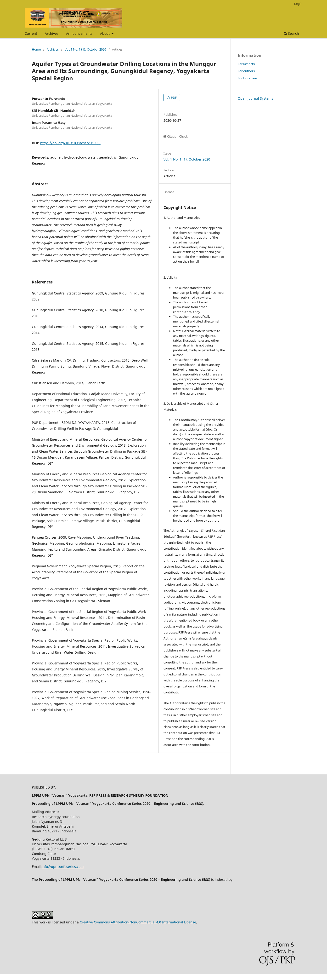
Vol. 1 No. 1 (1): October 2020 (85, 49)
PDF (173, 97)
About (105, 33)
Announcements (79, 33)
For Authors (246, 71)
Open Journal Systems (255, 98)
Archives (51, 33)
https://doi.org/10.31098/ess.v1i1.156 (70, 143)
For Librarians (247, 78)
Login (298, 3)
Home (36, 49)
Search (293, 33)
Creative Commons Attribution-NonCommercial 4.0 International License (138, 922)
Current (31, 33)
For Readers (246, 64)
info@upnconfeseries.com (63, 866)
